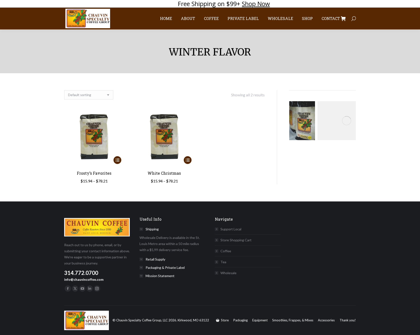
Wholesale (228, 273)
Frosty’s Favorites (94, 173)
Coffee (225, 251)
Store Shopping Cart (236, 240)
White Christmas (164, 173)
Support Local (230, 229)
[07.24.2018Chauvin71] (302, 120)
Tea (223, 262)
